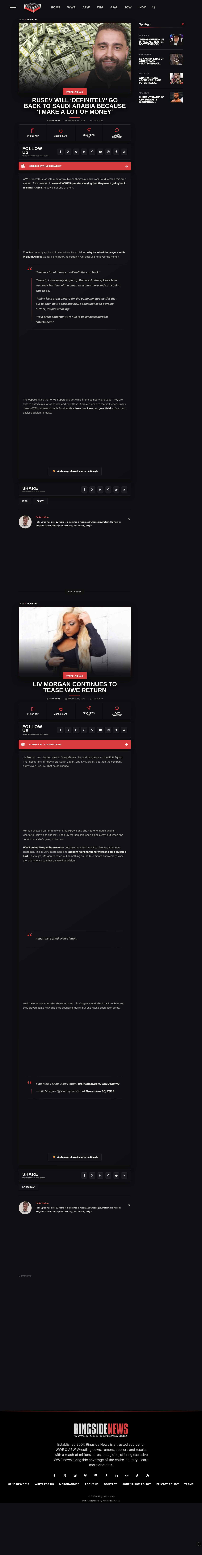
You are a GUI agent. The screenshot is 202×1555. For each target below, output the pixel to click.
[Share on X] (92, 489)
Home (55, 7)
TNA (100, 7)
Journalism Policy (137, 1484)
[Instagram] (108, 152)
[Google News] (76, 152)
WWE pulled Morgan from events (43, 847)
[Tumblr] (106, 1475)
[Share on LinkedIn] (100, 489)
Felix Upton (54, 121)
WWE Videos (145, 54)
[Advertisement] (75, 437)
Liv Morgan (28, 1187)
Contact (110, 1484)
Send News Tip (18, 1484)
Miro (25, 501)
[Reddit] (124, 152)
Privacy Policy (167, 1484)
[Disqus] (75, 1326)
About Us (92, 1484)
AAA (113, 7)
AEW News (144, 35)
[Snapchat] (116, 152)
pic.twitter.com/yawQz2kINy (98, 1084)
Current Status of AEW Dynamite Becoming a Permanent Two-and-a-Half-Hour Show (151, 99)
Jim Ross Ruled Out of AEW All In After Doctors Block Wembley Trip (151, 41)
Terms (189, 1484)
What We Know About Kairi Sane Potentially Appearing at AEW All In (150, 80)
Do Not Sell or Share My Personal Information (101, 1501)
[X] (68, 152)
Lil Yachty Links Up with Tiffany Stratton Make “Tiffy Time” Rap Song (151, 61)
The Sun (28, 252)
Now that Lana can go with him (94, 408)
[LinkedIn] (84, 152)
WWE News (32, 20)
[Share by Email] (124, 489)
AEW (86, 7)
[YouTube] (100, 152)
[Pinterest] (92, 152)
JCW (128, 7)
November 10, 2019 (100, 1091)
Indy (142, 7)
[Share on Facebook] (84, 489)
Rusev (40, 501)
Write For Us (44, 1484)
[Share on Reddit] (116, 489)
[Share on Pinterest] (108, 489)
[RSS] (148, 1475)
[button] (153, 7)
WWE (71, 7)
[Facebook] (60, 152)
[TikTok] (137, 1475)
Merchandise (69, 1484)
